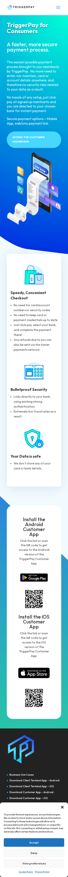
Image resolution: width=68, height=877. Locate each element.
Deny (34, 853)
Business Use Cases (21, 774)
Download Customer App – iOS (28, 798)
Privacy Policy (42, 871)
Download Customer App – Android (31, 792)
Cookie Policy (26, 871)
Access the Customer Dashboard (28, 140)
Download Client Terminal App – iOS (31, 786)
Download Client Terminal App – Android (34, 780)
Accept (34, 842)
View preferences (34, 863)
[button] (62, 807)
